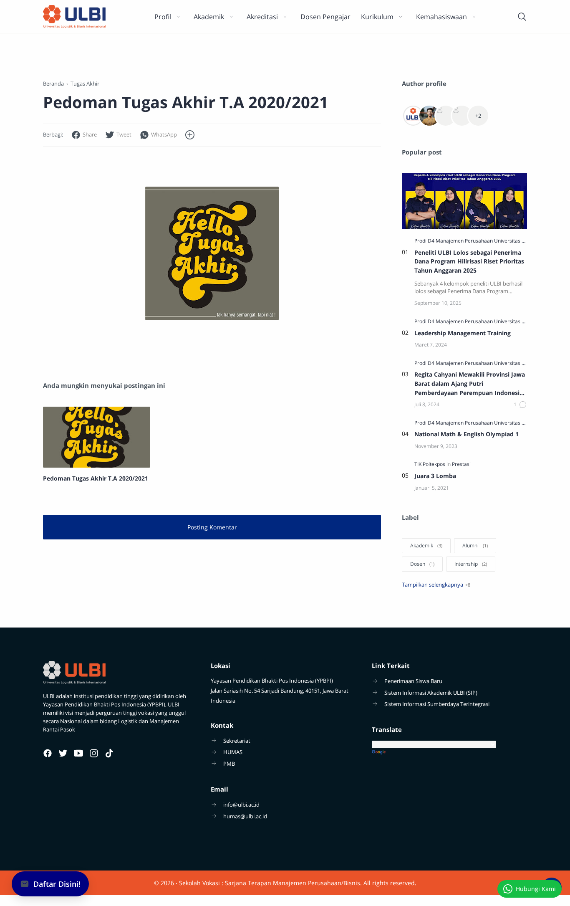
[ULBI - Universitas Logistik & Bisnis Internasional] (74, 16)
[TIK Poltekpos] (430, 464)
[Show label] (436, 584)
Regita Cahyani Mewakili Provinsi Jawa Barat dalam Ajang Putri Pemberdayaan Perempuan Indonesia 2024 (469, 383)
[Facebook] (47, 753)
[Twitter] (63, 753)
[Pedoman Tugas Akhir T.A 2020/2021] (96, 437)
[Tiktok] (109, 753)
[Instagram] (93, 753)
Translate (449, 752)
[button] (84, 135)
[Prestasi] (461, 464)
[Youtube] (78, 753)
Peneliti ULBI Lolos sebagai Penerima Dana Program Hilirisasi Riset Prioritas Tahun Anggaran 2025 (469, 261)
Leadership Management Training (462, 333)
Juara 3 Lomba (435, 476)
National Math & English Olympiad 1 (466, 434)
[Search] (522, 17)
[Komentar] (520, 404)
